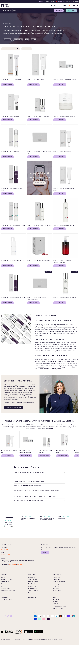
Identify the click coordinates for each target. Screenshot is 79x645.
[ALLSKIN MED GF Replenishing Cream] (65, 64)
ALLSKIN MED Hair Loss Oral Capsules (38, 260)
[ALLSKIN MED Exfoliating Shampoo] (65, 210)
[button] (18, 521)
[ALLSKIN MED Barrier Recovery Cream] (65, 101)
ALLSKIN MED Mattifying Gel (35, 79)
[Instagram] (5, 616)
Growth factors (18, 39)
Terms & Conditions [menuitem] (33, 590)
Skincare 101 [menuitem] (56, 588)
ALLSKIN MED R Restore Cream (10, 116)
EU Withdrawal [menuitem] (32, 597)
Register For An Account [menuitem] (7, 579)
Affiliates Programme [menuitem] (6, 592)
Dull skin (33, 39)
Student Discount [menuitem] (32, 579)
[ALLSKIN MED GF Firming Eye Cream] (39, 101)
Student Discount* (56, 1)
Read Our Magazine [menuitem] (58, 608)
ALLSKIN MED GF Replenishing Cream (64, 79)
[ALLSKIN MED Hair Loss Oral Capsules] (39, 246)
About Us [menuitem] (3, 577)
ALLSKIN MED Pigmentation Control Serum (63, 189)
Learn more (71, 10)
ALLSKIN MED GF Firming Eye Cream (38, 116)
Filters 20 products (9, 49)
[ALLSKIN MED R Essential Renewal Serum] (13, 282)
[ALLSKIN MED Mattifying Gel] (39, 64)
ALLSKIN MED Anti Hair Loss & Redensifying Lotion (62, 261)
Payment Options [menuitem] (32, 588)
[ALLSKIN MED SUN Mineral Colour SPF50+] (13, 64)
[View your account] (52, 5)
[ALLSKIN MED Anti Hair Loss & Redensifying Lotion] (65, 246)
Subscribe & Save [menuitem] (32, 586)
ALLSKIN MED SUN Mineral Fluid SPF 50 (39, 225)
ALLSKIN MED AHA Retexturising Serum (13, 225)
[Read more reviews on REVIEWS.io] (8, 526)
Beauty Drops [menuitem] (56, 584)
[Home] (2, 632)
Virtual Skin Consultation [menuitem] (59, 581)
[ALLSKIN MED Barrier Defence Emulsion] (65, 282)
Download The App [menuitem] (33, 581)
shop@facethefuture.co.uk (7, 555)
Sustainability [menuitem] (4, 597)
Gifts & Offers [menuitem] (31, 577)
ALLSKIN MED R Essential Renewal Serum (13, 297)
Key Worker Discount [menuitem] (33, 584)
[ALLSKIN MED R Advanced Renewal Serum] (13, 173)
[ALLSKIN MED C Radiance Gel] (65, 136)
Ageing (27, 39)
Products (59, 10)
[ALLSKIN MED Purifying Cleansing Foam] (13, 246)
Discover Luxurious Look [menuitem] (7, 599)
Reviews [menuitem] (3, 595)
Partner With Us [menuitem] (5, 581)
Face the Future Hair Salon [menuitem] (8, 590)
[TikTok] (8, 616)
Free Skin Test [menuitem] (56, 577)
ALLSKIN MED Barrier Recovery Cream (64, 116)
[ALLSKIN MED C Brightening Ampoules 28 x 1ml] (39, 136)
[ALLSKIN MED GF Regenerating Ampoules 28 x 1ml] (39, 282)
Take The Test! (39, 183)
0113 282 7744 (4, 549)
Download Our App (24, 1)
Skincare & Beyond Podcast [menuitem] (60, 606)
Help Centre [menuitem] (56, 599)
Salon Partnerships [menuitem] (5, 588)
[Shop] (77, 5)
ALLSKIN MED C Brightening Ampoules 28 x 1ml (39, 152)
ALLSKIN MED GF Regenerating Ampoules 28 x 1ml (36, 298)
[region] (47, 520)
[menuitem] (2, 616)
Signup (45, 552)
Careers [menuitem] (3, 584)
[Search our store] (55, 5)
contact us (41, 367)
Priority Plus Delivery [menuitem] (58, 595)
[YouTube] (11, 616)
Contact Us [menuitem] (55, 601)
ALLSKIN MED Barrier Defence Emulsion (65, 297)
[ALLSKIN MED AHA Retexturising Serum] (13, 210)
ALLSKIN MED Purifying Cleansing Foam (12, 260)
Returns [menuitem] (54, 597)
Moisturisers (7, 39)
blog (63, 367)
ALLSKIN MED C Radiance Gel (62, 151)
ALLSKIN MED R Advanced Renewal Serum (11, 189)
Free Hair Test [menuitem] (56, 579)
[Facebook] (2, 616)
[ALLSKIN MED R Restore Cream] (13, 101)
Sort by (25, 49)
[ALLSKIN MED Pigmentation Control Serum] (65, 173)
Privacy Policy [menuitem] (32, 592)
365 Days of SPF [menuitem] (57, 590)
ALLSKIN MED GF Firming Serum (10, 151)
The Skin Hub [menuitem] (56, 586)
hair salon (19, 564)
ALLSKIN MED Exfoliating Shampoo (63, 225)
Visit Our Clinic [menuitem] (56, 604)
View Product (7, 84)
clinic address (12, 564)
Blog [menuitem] (2, 586)
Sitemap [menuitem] (30, 595)
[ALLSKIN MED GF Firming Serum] (13, 136)
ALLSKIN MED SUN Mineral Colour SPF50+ (11, 80)
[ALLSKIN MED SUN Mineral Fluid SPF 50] (39, 210)
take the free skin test (13, 407)
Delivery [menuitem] (55, 592)
